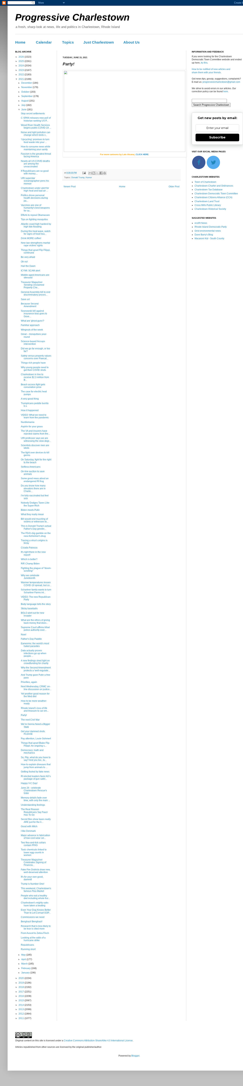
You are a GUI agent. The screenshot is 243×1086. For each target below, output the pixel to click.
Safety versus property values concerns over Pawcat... (36, 357)
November (27, 87)
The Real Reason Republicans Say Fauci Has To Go (34, 812)
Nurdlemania (27, 422)
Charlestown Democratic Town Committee (216, 193)
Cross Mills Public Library (208, 205)
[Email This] (90, 173)
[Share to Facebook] (101, 173)
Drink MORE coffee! (31, 238)
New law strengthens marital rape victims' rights (35, 244)
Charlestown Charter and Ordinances (214, 185)
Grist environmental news (208, 231)
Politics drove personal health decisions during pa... (34, 198)
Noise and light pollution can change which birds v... (35, 133)
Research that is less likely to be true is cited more (36, 927)
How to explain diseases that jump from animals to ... (35, 765)
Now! (23, 634)
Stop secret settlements (33, 113)
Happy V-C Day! (29, 783)
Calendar (44, 42)
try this (204, 62)
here (225, 91)
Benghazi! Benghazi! (31, 921)
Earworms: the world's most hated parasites (35, 644)
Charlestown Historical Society (210, 209)
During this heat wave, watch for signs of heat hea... (35, 232)
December (27, 83)
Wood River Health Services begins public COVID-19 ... (36, 126)
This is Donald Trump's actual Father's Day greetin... (36, 527)
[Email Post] (83, 173)
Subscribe (217, 137)
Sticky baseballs (29, 608)
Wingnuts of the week (32, 329)
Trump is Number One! (32, 884)
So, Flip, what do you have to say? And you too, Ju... (35, 758)
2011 (21, 1018)
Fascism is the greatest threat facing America (36, 155)
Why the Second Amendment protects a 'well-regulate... (36, 669)
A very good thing (30, 398)
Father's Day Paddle (31, 639)
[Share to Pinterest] (105, 173)
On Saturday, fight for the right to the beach (36, 461)
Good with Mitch (29, 826)
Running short (28, 949)
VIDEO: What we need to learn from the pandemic (35, 416)
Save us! (25, 299)
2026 (21, 57)
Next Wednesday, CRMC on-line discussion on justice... (36, 687)
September (27, 96)
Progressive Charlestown (72, 17)
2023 (21, 70)
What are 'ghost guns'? (32, 320)
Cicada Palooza (29, 547)
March (24, 963)
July (23, 105)
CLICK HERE (142, 154)
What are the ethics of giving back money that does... (35, 621)
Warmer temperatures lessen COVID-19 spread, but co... (36, 583)
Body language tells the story (36, 604)
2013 (21, 1009)
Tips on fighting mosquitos (34, 219)
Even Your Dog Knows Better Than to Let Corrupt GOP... (36, 911)
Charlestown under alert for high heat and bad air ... (35, 189)
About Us (131, 42)
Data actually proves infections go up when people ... (33, 653)
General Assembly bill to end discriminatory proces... (35, 293)
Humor (89, 177)
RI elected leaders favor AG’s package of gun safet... (36, 777)
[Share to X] (97, 173)
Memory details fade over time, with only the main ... (35, 799)
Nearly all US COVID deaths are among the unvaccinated (35, 164)
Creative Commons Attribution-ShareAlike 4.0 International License (98, 1040)
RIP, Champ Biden (30, 563)
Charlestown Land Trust (207, 201)
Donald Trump (77, 177)
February (26, 968)
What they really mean (32, 514)
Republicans (27, 945)
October (25, 92)
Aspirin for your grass (32, 426)
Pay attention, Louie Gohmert (36, 738)
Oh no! (24, 261)
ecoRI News (201, 223)
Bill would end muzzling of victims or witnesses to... (34, 520)
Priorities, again (29, 682)
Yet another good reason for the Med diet (35, 695)
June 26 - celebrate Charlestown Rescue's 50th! (34, 790)
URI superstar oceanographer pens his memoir (35, 181)
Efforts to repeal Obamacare (35, 215)
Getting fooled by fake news (35, 771)
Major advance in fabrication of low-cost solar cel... (35, 836)
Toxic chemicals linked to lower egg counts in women (34, 852)
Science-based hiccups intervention (33, 342)
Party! (24, 715)
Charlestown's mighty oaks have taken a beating (34, 904)
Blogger (135, 1055)
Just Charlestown (98, 42)
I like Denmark (28, 831)
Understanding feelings (33, 805)
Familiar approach (30, 325)
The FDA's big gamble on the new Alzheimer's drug (36, 534)
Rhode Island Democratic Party (211, 227)
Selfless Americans (30, 467)
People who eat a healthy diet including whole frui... (35, 897)
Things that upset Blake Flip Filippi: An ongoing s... (35, 744)
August (25, 100)
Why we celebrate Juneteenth (30, 576)
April (24, 959)
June (24, 109)
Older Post (174, 186)
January (25, 972)
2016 (21, 996)
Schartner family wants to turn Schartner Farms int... (36, 591)
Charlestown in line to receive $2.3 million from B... (35, 377)
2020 (21, 978)
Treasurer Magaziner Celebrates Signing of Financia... (33, 862)
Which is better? (29, 559)
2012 (21, 1013)
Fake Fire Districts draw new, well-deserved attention (35, 871)
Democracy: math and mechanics (32, 751)
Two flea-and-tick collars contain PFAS (33, 844)
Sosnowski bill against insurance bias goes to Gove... (34, 314)
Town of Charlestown (205, 182)
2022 (21, 74)
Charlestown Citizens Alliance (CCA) (213, 197)
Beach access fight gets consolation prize (33, 385)
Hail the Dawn (28, 266)
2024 (21, 65)
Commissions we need (32, 917)
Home (20, 42)
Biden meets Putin (30, 510)
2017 (21, 991)
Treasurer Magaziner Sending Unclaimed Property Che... (32, 285)
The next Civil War (30, 719)
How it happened (30, 410)
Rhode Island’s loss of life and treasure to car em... (35, 709)
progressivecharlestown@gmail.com (221, 82)
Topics (68, 42)
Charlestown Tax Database (208, 189)
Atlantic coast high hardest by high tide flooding (36, 225)
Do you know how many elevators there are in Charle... (33, 488)
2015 (21, 1000)
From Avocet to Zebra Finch (35, 933)
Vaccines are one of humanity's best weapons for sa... (35, 208)
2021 (21, 79)
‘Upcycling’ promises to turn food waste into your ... (35, 140)
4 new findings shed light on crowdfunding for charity (35, 662)
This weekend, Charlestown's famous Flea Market (36, 889)
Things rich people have (33, 362)
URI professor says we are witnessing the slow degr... (36, 439)
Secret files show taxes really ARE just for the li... (36, 820)
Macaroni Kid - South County (209, 238)
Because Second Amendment (30, 305)
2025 (21, 61)
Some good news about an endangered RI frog (35, 479)
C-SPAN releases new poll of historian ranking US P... (36, 119)
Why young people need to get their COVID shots (35, 368)
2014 (21, 1005)
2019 (21, 982)
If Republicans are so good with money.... (35, 172)
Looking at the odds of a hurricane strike (33, 939)
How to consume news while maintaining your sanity (35, 148)
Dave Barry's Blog (204, 234)
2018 (21, 987)
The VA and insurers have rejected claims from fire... (35, 432)
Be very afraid (28, 257)
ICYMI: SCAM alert (30, 270)
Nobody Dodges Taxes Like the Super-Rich (35, 504)
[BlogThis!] (94, 173)
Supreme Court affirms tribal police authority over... (35, 628)
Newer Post (70, 186)
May (23, 954)
